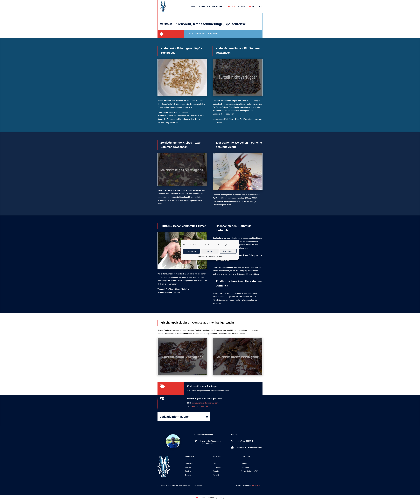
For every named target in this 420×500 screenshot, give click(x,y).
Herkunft (216, 463)
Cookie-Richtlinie (202, 256)
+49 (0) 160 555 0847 (199, 406)
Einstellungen (228, 251)
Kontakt (242, 6)
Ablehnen (210, 251)
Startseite (188, 463)
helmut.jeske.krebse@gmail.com (205, 403)
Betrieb (188, 471)
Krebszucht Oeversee (210, 6)
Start (194, 6)
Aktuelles (216, 471)
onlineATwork (257, 485)
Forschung (217, 467)
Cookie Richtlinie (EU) (249, 471)
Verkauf (231, 6)
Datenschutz (212, 256)
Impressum (220, 256)
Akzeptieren (192, 251)
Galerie (188, 475)
